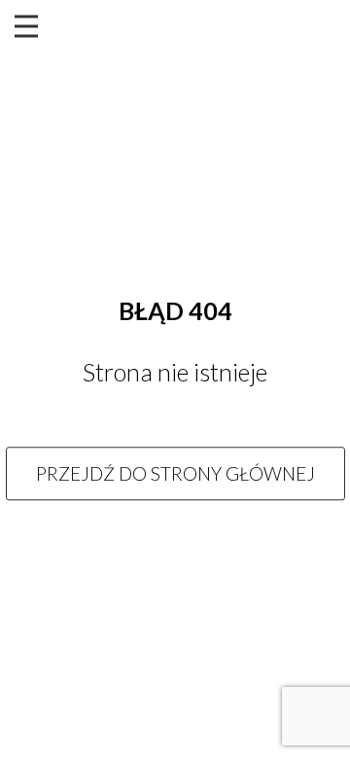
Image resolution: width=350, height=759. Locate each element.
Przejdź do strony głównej (175, 473)
